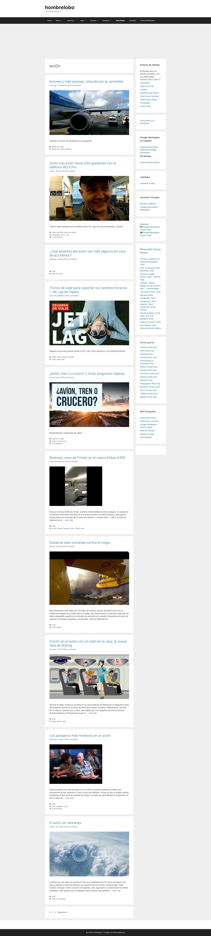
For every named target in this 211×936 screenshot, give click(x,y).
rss (155, 347)
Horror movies (146, 377)
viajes (54, 357)
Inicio (49, 20)
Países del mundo (148, 418)
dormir (59, 721)
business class (68, 528)
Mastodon (144, 224)
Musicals (144, 380)
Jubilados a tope (147, 183)
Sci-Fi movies (146, 390)
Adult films (145, 351)
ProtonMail (145, 103)
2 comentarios (57, 237)
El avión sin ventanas (65, 823)
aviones (68, 149)
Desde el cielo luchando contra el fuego (79, 543)
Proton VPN (145, 106)
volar (67, 235)
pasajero (60, 806)
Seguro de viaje (147, 86)
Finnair (77, 528)
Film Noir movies (147, 373)
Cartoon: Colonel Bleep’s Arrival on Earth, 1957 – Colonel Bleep (150, 286)
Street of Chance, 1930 (150, 322)
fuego (59, 627)
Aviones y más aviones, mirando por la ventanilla (86, 81)
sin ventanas (61, 899)
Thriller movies (146, 393)
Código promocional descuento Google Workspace (149, 150)
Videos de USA (57, 232)
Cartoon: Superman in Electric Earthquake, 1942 (149, 262)
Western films (146, 397)
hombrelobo (59, 7)
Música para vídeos (148, 99)
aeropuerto (56, 149)
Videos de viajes (58, 147)
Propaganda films (148, 383)
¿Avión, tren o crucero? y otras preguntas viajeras (87, 373)
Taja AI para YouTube (149, 96)
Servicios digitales (148, 204)
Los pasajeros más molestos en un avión (80, 735)
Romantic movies (147, 387)
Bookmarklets (146, 437)
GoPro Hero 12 (154, 79)
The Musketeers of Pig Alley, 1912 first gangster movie (150, 316)
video (59, 357)
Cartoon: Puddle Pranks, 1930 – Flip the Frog (150, 277)
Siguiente (63, 912)
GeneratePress (119, 932)
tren (64, 441)
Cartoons (144, 354)
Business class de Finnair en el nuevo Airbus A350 (87, 458)
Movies (144, 252)
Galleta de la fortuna (149, 421)
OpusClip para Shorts (149, 93)
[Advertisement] (105, 40)
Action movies (146, 347)
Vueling (143, 89)
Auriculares (145, 83)
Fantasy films (146, 370)
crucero (59, 441)
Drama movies (146, 367)
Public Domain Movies (150, 162)
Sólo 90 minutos (147, 431)
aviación (55, 274)
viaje (58, 359)
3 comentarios (57, 808)
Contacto (132, 20)
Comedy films (146, 357)
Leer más (69, 520)
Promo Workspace (147, 20)
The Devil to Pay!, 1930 (150, 292)
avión (63, 149)
